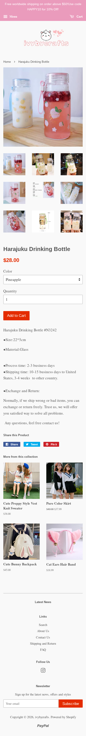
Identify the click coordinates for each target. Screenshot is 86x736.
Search (43, 625)
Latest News (43, 602)
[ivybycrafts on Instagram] (43, 671)
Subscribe (70, 704)
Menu (13, 16)
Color (7, 271)
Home (7, 61)
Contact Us (43, 637)
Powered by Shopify (63, 717)
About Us (43, 631)
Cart (79, 16)
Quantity (10, 290)
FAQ (43, 649)
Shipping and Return (43, 643)
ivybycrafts (42, 717)
